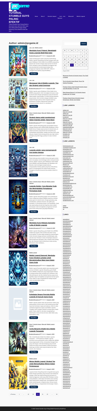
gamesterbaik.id (67, 244)
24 (64, 65)
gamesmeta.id (66, 323)
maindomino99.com (68, 123)
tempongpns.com (67, 149)
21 (42, 394)
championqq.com (67, 130)
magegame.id (66, 364)
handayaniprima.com (68, 154)
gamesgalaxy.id (67, 277)
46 (56, 394)
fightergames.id (67, 335)
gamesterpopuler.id (68, 221)
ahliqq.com (65, 113)
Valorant (60, 18)
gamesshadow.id (67, 236)
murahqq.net (66, 120)
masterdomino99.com (68, 127)
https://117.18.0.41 (67, 122)
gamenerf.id (66, 345)
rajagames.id (66, 256)
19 (33, 394)
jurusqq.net (66, 117)
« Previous (12, 394)
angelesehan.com (67, 161)
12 (72, 59)
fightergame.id (66, 360)
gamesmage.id (66, 326)
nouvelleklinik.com (67, 186)
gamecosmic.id (67, 290)
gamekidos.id (66, 374)
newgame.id (66, 297)
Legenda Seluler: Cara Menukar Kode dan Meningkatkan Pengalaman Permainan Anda (43, 188)
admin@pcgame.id (35, 55)
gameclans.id (66, 347)
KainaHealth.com (67, 188)
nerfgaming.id (66, 318)
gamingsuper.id (67, 386)
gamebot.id (66, 352)
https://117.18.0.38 (67, 125)
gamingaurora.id (67, 268)
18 (28, 394)
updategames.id (67, 287)
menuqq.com (66, 137)
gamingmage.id (67, 314)
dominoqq (65, 207)
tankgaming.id (66, 370)
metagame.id (66, 359)
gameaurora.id (66, 289)
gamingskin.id (66, 309)
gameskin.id (66, 343)
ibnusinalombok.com (68, 195)
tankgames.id (66, 340)
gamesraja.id (66, 238)
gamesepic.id (66, 328)
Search (84, 43)
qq (63, 209)
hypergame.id (66, 365)
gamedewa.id (66, 260)
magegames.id (66, 336)
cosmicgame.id (67, 299)
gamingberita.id (67, 270)
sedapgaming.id (67, 239)
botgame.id (66, 357)
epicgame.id (66, 362)
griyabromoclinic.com (68, 200)
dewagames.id (66, 246)
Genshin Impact (52, 16)
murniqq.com (66, 135)
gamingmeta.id (66, 316)
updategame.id (66, 301)
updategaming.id (67, 279)
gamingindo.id (66, 381)
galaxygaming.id (67, 273)
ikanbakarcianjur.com (68, 176)
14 (79, 59)
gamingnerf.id (66, 307)
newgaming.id (66, 272)
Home (36, 16)
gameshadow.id (67, 255)
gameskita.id (66, 219)
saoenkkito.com (67, 152)
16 (86, 59)
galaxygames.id (67, 285)
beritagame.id (66, 302)
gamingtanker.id (67, 319)
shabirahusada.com (68, 190)
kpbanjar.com (66, 181)
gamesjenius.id (67, 243)
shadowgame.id (67, 267)
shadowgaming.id (67, 234)
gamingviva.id (66, 388)
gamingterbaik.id (67, 229)
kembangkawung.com (68, 173)
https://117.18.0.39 (67, 115)
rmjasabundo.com (67, 169)
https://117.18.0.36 (67, 112)
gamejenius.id (66, 262)
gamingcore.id (66, 379)
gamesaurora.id (67, 275)
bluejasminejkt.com (68, 163)
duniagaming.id (67, 227)
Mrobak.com (66, 164)
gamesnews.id (66, 284)
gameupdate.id (66, 292)
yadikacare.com (67, 192)
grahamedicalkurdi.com (69, 197)
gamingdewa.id (67, 224)
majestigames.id (67, 251)
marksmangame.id (67, 367)
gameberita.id (66, 294)
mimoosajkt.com (67, 171)
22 (47, 394)
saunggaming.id (67, 233)
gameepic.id (66, 355)
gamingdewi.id (66, 222)
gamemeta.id (66, 348)
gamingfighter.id (67, 321)
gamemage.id (66, 353)
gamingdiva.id (66, 382)
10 (64, 59)
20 (75, 62)
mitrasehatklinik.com (68, 180)
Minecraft (71, 16)
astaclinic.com (66, 193)
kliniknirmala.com (67, 185)
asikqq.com (66, 110)
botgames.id (66, 333)
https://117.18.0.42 (67, 118)
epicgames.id (66, 338)
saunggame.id (66, 265)
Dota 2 (43, 16)
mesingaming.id (67, 384)
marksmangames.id (68, 342)
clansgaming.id (67, 313)
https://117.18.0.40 (67, 132)
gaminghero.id (66, 377)
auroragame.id (66, 296)
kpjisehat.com (66, 178)
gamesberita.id (66, 282)
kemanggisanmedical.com (69, 183)
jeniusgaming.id (67, 231)
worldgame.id (66, 304)
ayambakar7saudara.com (69, 147)
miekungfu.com (67, 166)
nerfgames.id (66, 331)
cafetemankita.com (67, 168)
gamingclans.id (67, 311)
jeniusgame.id (66, 306)
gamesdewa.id (66, 241)
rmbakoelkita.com (67, 159)
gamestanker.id (67, 372)
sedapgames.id (67, 250)
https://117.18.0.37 (67, 129)
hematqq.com (66, 134)
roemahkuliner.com (68, 151)
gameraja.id (66, 258)
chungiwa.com (66, 175)
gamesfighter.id (67, 325)
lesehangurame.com (68, 146)
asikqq (64, 205)
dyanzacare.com (67, 198)
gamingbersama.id (67, 226)
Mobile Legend (81, 16)
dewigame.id (66, 263)
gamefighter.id (66, 350)
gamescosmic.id (67, 280)
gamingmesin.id (67, 376)
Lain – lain (62, 16)
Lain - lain (31, 47)
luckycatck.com (67, 157)
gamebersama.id (67, 253)
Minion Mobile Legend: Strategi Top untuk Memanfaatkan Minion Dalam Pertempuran (42, 364)
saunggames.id (67, 248)
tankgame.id (66, 369)
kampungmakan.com (68, 156)
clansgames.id (66, 330)
